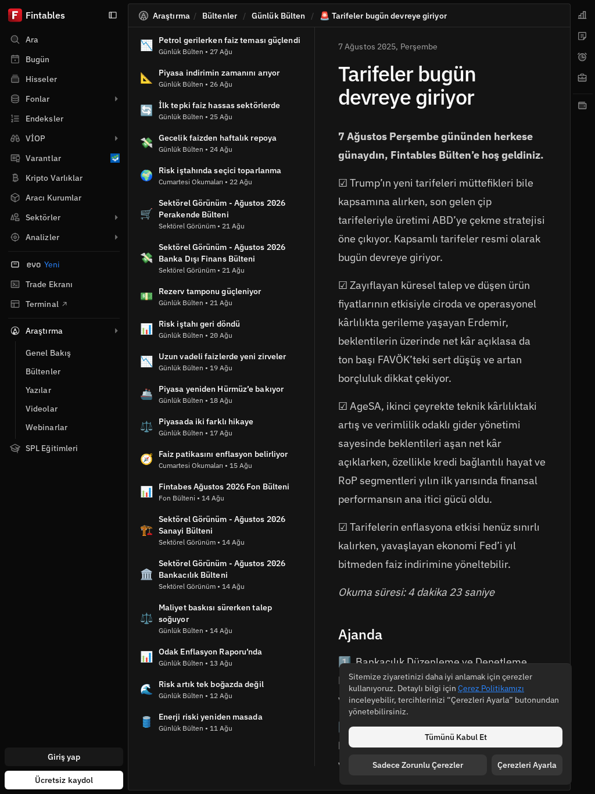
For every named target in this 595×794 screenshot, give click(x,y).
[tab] (583, 15)
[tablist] (583, 397)
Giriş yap (64, 757)
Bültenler (43, 371)
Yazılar (38, 390)
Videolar (42, 408)
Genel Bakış (48, 353)
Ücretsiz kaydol (64, 780)
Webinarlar (46, 427)
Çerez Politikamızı (491, 688)
